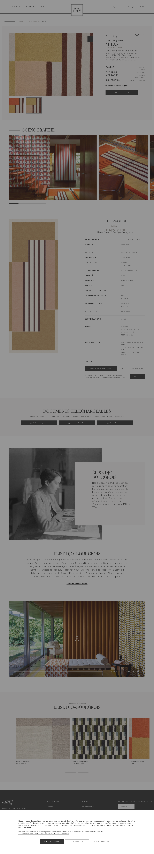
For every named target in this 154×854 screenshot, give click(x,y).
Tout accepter (52, 841)
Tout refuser (77, 841)
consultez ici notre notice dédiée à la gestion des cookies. (43, 834)
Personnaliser (102, 841)
